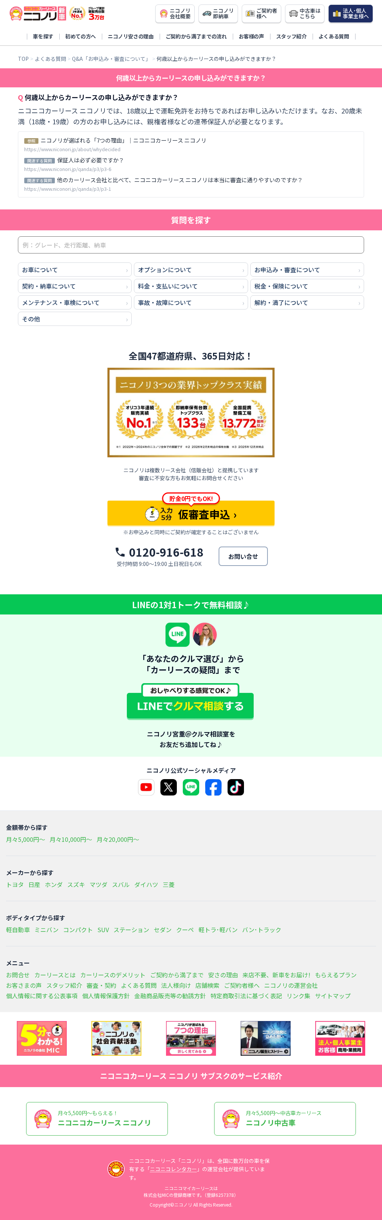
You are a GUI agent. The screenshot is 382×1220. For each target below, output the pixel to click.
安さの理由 (223, 974)
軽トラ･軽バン (218, 929)
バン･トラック (261, 929)
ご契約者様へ (242, 985)
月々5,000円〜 (25, 839)
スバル (121, 884)
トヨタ (15, 884)
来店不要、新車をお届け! (276, 974)
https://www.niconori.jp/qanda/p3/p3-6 (67, 168)
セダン (163, 929)
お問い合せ (243, 556)
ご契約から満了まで (177, 974)
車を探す (43, 36)
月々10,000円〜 (71, 839)
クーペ (185, 929)
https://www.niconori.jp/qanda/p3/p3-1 (67, 188)
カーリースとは (55, 974)
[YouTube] (146, 787)
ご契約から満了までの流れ (196, 36)
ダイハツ (146, 884)
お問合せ (18, 974)
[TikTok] (236, 787)
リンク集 (298, 995)
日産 (34, 884)
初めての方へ (80, 36)
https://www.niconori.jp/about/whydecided (72, 149)
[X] (168, 787)
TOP (23, 58)
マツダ (98, 884)
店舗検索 (207, 985)
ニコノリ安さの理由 (131, 36)
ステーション (131, 929)
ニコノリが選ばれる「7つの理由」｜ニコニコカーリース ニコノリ (124, 140)
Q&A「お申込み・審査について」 (111, 58)
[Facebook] (213, 787)
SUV (103, 929)
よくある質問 (334, 36)
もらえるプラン (336, 974)
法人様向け (176, 985)
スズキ (76, 884)
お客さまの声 (24, 985)
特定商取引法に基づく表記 (246, 995)
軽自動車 (18, 929)
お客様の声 (251, 36)
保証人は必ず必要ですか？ (90, 160)
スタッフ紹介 (291, 36)
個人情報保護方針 (106, 995)
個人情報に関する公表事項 (42, 995)
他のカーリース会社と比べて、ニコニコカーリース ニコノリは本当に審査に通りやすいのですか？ (180, 180)
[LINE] (191, 787)
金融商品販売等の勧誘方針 (170, 995)
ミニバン (46, 929)
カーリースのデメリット (112, 974)
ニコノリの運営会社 (291, 985)
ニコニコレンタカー (173, 1169)
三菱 (169, 884)
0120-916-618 (166, 552)
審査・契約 (101, 985)
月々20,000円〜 (118, 839)
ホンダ (54, 884)
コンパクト (78, 929)
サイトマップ (333, 995)
